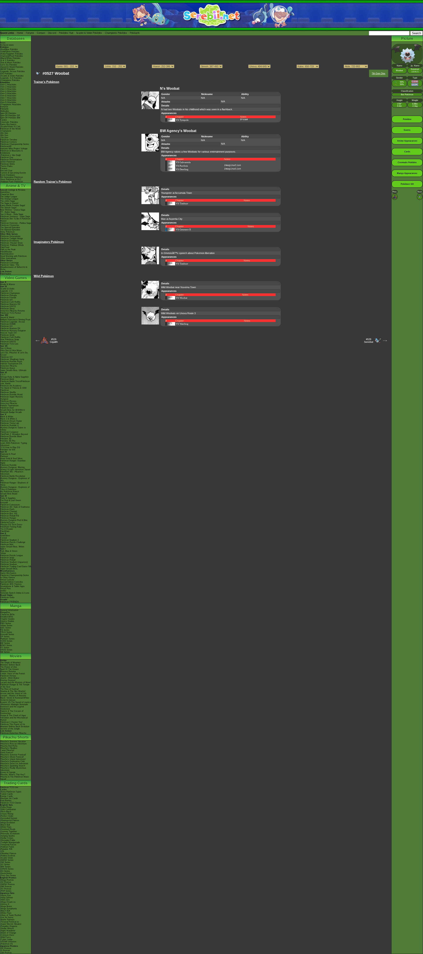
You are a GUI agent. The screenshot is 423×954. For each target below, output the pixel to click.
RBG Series (5, 623)
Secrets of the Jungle (10, 729)
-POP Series (5, 891)
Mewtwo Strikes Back (10, 665)
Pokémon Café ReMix (10, 302)
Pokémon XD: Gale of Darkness (15, 507)
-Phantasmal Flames (9, 820)
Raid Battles (5, 800)
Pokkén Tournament (9, 405)
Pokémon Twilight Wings (11, 238)
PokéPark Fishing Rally (11, 527)
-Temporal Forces (8, 845)
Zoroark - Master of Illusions (13, 696)
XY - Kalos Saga (7, 212)
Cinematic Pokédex (9, 122)
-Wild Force (5, 937)
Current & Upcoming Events (13, 173)
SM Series (5, 652)
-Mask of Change (8, 933)
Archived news (7, 45)
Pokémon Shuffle (8, 392)
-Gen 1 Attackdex (8, 85)
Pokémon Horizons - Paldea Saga (15, 223)
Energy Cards (6, 796)
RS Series (4, 630)
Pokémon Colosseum (10, 505)
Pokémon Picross (8, 401)
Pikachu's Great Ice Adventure (14, 763)
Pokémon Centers (8, 142)
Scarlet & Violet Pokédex (89, 33)
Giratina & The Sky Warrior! (13, 691)
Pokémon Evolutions (9, 241)
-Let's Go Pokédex (8, 65)
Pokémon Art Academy (10, 386)
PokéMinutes (6, 252)
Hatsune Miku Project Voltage (14, 148)
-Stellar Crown (6, 838)
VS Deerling (182, 169)
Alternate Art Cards (9, 798)
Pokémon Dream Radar (11, 421)
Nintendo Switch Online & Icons (14, 593)
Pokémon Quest (7, 368)
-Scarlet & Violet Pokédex (12, 76)
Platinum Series (7, 639)
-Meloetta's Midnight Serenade (14, 704)
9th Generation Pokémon (11, 177)
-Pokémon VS (6, 944)
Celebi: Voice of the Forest (12, 674)
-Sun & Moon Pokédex (10, 62)
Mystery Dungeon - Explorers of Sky (15, 479)
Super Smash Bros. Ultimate (13, 370)
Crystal (3, 538)
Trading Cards (16, 783)
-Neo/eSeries (6, 873)
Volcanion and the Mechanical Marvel (14, 719)
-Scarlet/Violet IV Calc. (10, 126)
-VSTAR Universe (8, 942)
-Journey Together (8, 831)
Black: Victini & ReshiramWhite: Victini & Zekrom (15, 699)
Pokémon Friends (8, 297)
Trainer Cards (6, 794)
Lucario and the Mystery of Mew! (15, 682)
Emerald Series (7, 634)
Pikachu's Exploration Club (12, 761)
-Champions (5, 131)
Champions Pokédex (116, 33)
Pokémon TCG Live (9, 344)
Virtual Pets (5, 588)
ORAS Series (6, 650)
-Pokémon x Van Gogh (10, 155)
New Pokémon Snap (9, 339)
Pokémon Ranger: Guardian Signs (13, 462)
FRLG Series (6, 632)
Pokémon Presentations (11, 159)
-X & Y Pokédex (7, 60)
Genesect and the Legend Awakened (12, 708)
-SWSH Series (6, 860)
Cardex (3, 120)
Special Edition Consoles (11, 582)
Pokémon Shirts (7, 164)
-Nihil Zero (5, 900)
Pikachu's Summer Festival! (13, 755)
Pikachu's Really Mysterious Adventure (13, 769)
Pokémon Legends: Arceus (12, 322)
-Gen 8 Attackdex (8, 100)
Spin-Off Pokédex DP (10, 115)
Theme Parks (6, 166)
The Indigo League (8, 197)
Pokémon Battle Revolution (12, 476)
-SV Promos (5, 882)
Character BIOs (7, 614)
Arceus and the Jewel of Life (13, 693)
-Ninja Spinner (6, 897)
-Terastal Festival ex (9, 922)
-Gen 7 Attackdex (8, 98)
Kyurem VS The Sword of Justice (15, 702)
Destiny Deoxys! (8, 680)
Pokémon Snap (7, 558)
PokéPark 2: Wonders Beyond (14, 434)
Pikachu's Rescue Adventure (13, 744)
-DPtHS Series (7, 869)
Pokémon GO (6, 300)
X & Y (3, 375)
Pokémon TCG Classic (10, 803)
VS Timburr (182, 203)
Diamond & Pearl (8, 454)
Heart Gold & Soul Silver (11, 458)
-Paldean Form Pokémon (11, 182)
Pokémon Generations (10, 236)
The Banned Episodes (10, 230)
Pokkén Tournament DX (11, 364)
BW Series (5, 643)
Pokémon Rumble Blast (11, 436)
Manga (15, 606)
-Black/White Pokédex (10, 58)
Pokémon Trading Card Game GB (15, 566)
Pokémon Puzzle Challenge (12, 542)
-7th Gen (4, 137)
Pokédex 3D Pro (7, 441)
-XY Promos (5, 889)
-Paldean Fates (7, 847)
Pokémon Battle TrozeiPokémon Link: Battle (15, 382)
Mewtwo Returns (8, 671)
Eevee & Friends (7, 772)
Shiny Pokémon (7, 232)
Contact (41, 33)
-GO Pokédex (6, 74)
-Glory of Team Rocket (10, 915)
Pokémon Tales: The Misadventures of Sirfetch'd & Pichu (13, 267)
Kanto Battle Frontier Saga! (12, 205)
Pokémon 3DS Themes (11, 584)
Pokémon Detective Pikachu (13, 733)
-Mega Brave (6, 906)
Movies (16, 656)
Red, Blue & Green (8, 551)
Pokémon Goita (7, 597)
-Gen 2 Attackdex (8, 87)
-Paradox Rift (6, 849)
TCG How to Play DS (10, 447)
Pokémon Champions (10, 293)
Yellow (3, 553)
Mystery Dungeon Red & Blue (14, 520)
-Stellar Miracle (7, 928)
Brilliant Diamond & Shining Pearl (15, 320)
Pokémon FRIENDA (9, 602)
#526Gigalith (54, 340)
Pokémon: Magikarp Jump (12, 359)
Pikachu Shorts (16, 737)
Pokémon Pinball (7, 560)
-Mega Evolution (7, 823)
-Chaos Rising (6, 814)
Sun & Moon (5, 348)
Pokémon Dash (7, 509)
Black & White (6, 417)
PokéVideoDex (7, 254)
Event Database (7, 175)
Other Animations (8, 258)
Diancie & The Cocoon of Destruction (11, 712)
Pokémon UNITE (8, 306)
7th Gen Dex (378, 73)
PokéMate (4, 531)
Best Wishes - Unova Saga (12, 210)
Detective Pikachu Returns (12, 311)
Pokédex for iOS (7, 450)
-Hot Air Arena (6, 917)
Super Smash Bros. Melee (12, 547)
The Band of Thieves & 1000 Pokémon (13, 389)
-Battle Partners (7, 920)
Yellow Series (6, 625)
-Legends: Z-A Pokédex (11, 78)
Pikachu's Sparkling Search (12, 766)
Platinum (4, 456)
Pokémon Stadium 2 (9, 540)
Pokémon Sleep (7, 308)
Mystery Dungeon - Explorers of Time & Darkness (15, 488)
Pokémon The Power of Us (12, 724)
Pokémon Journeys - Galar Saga (15, 216)
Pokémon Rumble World (11, 394)
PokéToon (4, 247)
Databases (16, 38)
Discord (52, 33)
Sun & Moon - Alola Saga (11, 214)
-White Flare (5, 827)
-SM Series (5, 862)
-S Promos (5, 950)
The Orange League (9, 199)
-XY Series (5, 864)
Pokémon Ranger (8, 518)
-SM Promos (6, 886)
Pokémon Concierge (9, 263)
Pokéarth (134, 33)
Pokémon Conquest (9, 432)
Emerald (4, 502)
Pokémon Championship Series (14, 144)
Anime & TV (16, 186)
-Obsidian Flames (8, 853)
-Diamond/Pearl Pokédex (11, 56)
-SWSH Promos (7, 884)
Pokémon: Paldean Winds (12, 245)
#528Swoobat (368, 340)
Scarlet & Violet (7, 289)
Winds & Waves (7, 284)
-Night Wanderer (7, 931)
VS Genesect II (183, 229)
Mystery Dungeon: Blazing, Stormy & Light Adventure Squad (15, 468)
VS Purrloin (182, 165)
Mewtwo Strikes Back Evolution (14, 726)
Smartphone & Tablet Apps (12, 586)
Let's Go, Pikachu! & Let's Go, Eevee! (14, 354)
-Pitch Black (5, 812)
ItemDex (4, 107)
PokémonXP (5, 146)
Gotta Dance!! (6, 752)
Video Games (16, 278)
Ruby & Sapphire (8, 498)
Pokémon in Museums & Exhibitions (11, 152)
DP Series (4, 636)
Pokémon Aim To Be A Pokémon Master (15, 220)
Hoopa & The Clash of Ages (13, 715)
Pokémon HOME (8, 324)
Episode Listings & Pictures (12, 190)
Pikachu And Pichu (8, 746)
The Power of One (8, 667)
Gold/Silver (5, 536)
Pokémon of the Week (10, 129)
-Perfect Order (6, 816)
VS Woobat (181, 297)
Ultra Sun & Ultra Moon (11, 350)
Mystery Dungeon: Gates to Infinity (13, 429)
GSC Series (5, 628)
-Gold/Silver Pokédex (9, 51)
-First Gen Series (8, 875)
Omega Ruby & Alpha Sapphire (14, 377)
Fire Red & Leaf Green (10, 500)
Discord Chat (6, 171)
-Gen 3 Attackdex (8, 89)
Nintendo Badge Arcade (11, 412)
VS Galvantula (183, 162)
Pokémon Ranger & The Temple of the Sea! (15, 686)
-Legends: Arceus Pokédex (12, 71)
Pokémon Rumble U (9, 425)
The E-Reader (6, 529)
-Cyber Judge (6, 939)
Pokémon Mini (6, 544)
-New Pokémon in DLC (10, 179)
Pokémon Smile (7, 335)
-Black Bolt (5, 825)
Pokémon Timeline (8, 140)
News (3, 43)
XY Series (4, 648)
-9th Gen (4, 133)
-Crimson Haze (7, 935)
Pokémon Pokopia (8, 295)
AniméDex (5, 192)
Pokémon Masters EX (10, 304)
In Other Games (7, 577)
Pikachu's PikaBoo (8, 748)
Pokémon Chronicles (9, 225)
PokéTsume (5, 274)
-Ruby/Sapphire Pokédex (11, 54)
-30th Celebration (8, 809)
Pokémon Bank (7, 379)
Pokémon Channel (8, 511)
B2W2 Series (6, 645)
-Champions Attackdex (10, 104)
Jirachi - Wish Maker (9, 678)
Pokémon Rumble (8, 465)
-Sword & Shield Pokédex (11, 67)
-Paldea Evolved (7, 856)
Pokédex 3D (5, 439)
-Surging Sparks (7, 836)
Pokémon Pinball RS (9, 516)
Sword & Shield (7, 317)
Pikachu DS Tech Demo (11, 525)
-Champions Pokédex (10, 80)
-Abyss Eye (5, 895)
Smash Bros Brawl (8, 494)
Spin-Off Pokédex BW (10, 118)
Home (20, 33)
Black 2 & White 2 (8, 419)
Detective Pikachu (8, 366)
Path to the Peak (8, 249)
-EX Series (5, 871)
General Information (9, 610)
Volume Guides (7, 621)
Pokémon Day (6, 157)
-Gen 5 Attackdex (8, 93)
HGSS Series (6, 641)
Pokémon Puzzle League (11, 555)
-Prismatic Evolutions (10, 834)
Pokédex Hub (66, 33)
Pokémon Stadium (8, 564)
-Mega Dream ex (8, 902)
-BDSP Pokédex (7, 69)
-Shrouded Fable (7, 840)
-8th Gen (4, 135)
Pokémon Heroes (8, 676)
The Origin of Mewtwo (10, 662)
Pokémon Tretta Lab (9, 423)
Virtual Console (7, 580)
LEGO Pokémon (7, 162)
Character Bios (7, 194)
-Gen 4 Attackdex (8, 91)
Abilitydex (4, 111)
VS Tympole (182, 120)
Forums (30, 33)
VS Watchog (182, 323)
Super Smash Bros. (9, 569)
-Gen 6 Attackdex (8, 96)
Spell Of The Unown (9, 669)
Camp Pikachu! (7, 750)
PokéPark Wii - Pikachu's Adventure (11, 473)
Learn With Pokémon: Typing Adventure (13, 444)
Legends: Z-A (6, 291)
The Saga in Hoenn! (9, 203)
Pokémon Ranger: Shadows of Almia (14, 484)
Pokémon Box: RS (8, 513)
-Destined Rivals (7, 829)
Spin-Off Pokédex (8, 113)
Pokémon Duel (7, 408)
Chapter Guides (7, 619)
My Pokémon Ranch (9, 491)
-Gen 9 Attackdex (8, 102)
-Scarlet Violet (6, 858)
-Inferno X (4, 904)
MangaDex (5, 612)
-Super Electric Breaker (10, 924)
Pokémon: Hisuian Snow (11, 243)
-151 (2, 851)
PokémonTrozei (7, 522)
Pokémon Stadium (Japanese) (14, 562)
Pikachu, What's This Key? (12, 774)
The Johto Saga (7, 201)
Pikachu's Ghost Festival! (12, 757)
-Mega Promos (7, 880)
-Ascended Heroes (8, 818)
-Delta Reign (6, 807)
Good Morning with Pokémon (13, 256)
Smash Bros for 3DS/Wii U (12, 410)
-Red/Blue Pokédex (9, 49)
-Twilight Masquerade (10, 842)
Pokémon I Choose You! (11, 722)
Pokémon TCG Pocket (10, 313)
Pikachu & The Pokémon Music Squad (14, 778)
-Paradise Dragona (8, 926)
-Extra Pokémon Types (10, 792)
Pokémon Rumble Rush (11, 361)
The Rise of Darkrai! (9, 689)
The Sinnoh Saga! (8, 208)
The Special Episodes (10, 227)
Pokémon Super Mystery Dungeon (11, 398)
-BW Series (5, 867)
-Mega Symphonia (8, 908)
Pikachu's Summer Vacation (13, 741)
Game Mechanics (8, 124)
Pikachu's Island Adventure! (13, 759)
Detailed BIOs (6, 617)
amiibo (3, 591)
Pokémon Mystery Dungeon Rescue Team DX (13, 332)
